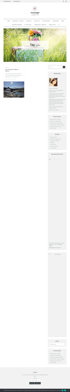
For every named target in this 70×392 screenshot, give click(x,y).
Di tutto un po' (52, 137)
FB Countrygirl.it (7, 1)
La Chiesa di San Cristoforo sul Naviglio (57, 124)
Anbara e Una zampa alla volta (55, 121)
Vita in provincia (53, 146)
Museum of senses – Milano (55, 119)
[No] (68, 390)
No (65, 390)
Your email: (35, 378)
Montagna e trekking (17, 24)
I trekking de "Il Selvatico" (54, 138)
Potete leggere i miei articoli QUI (55, 247)
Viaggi (51, 142)
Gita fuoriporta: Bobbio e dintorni (12, 70)
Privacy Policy (52, 24)
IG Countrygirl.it (16, 1)
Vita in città (52, 144)
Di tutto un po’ (28, 24)
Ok (62, 390)
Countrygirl (35, 13)
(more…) (18, 76)
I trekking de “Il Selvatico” (40, 24)
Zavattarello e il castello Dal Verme (56, 357)
